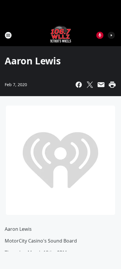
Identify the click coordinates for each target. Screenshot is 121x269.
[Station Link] (61, 35)
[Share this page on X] (90, 85)
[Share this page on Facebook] (79, 85)
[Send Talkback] (99, 35)
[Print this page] (112, 85)
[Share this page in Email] (101, 85)
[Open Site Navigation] (8, 35)
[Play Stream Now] (111, 35)
